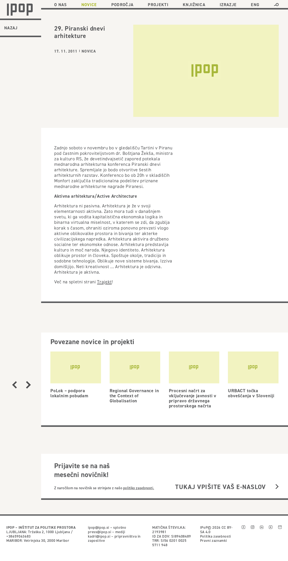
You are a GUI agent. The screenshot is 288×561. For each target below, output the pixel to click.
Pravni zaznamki (213, 540)
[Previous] (14, 385)
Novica (89, 51)
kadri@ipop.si (99, 536)
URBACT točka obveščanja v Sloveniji (251, 393)
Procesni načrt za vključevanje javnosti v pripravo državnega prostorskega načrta (193, 398)
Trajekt (104, 281)
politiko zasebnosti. (138, 487)
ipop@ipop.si (98, 527)
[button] (276, 4)
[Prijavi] (277, 487)
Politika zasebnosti (215, 536)
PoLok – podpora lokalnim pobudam (69, 393)
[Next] (28, 385)
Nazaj (11, 28)
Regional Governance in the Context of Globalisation (134, 396)
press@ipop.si (99, 532)
